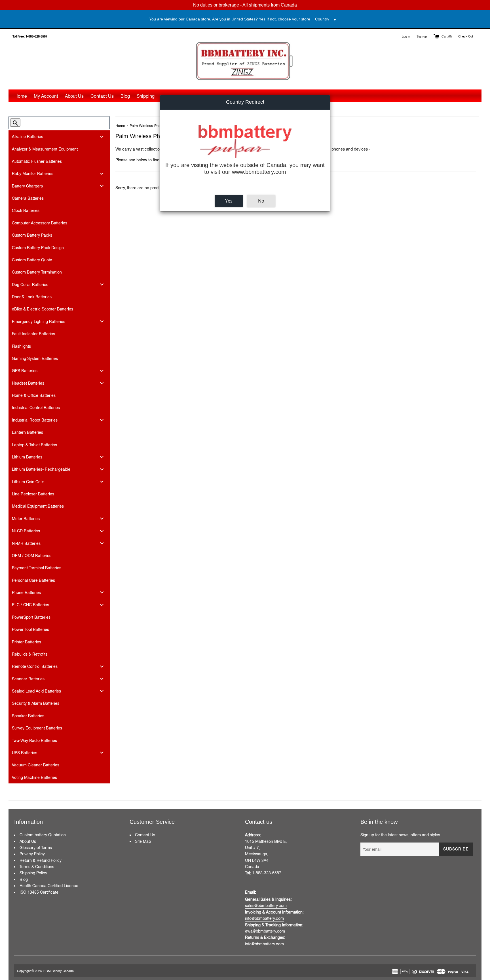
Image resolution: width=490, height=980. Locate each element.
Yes (229, 200)
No (261, 200)
